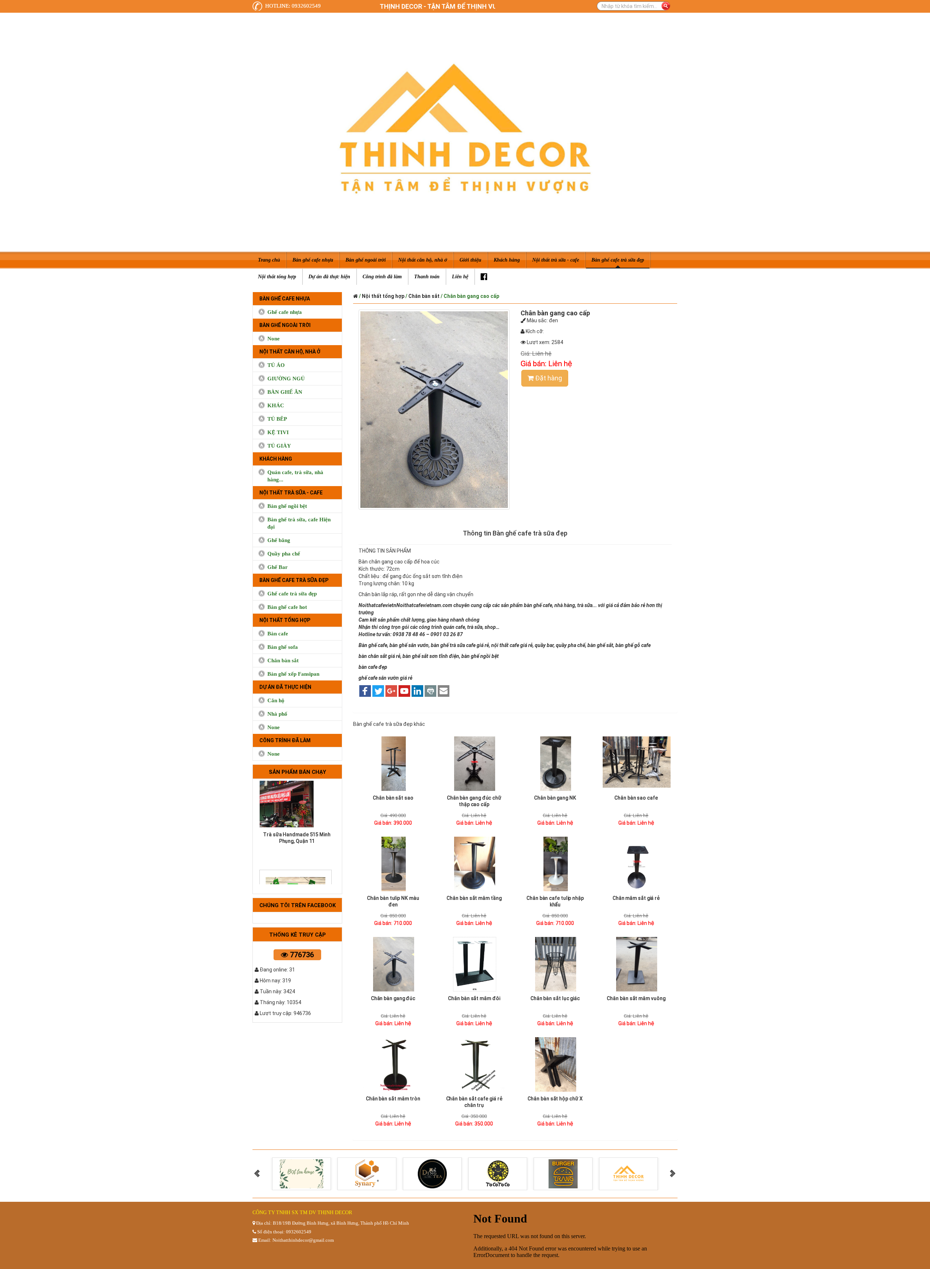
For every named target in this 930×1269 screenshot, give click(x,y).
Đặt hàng (548, 378)
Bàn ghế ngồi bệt (287, 506)
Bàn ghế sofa (282, 647)
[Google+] (391, 691)
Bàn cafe (277, 633)
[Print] (430, 691)
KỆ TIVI (278, 432)
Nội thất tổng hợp (284, 620)
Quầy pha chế (283, 554)
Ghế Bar (277, 567)
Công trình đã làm (285, 740)
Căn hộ (275, 700)
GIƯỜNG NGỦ (286, 378)
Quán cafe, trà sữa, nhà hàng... (295, 475)
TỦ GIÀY (279, 446)
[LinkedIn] (417, 691)
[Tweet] (378, 691)
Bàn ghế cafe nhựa (284, 299)
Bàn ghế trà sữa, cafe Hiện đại (299, 523)
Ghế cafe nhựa (284, 312)
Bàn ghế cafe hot (287, 607)
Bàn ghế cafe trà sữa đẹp (293, 580)
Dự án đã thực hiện (285, 687)
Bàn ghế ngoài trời (285, 325)
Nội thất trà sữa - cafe (291, 493)
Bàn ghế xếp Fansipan (293, 674)
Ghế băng (278, 540)
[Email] (443, 691)
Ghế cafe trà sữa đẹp (292, 594)
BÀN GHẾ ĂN (284, 392)
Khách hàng (275, 459)
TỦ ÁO (276, 365)
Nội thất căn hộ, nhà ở (289, 352)
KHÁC (275, 405)
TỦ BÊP (277, 419)
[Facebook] (484, 276)
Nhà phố (277, 714)
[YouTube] (404, 691)
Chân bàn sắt (283, 660)
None (273, 339)
